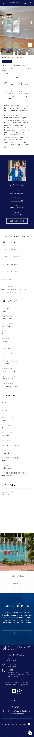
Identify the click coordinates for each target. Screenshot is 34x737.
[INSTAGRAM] (19, 700)
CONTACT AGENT (17, 221)
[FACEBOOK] (14, 700)
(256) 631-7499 (17, 200)
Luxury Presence (17, 714)
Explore (17, 583)
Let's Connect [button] (17, 633)
